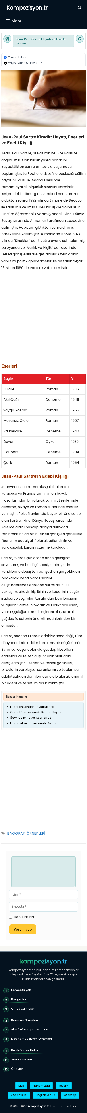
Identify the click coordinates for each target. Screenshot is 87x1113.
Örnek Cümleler (22, 1008)
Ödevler (17, 1069)
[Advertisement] (43, 318)
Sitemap (70, 1095)
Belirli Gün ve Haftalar (26, 1050)
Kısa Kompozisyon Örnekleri (31, 1039)
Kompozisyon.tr (27, 7)
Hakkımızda (41, 1086)
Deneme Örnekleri (24, 1020)
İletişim (63, 1086)
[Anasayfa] (7, 39)
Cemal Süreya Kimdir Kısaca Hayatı (35, 712)
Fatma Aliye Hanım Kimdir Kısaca (33, 723)
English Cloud (45, 1095)
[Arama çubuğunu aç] (79, 7)
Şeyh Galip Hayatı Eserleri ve (30, 718)
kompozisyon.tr (43, 961)
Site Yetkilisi (19, 1095)
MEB (21, 1086)
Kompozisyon (21, 990)
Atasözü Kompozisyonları (29, 1029)
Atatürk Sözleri (21, 1059)
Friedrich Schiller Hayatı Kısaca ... (33, 707)
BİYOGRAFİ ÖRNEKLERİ (26, 833)
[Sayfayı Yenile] (80, 39)
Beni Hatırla (24, 917)
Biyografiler (19, 999)
